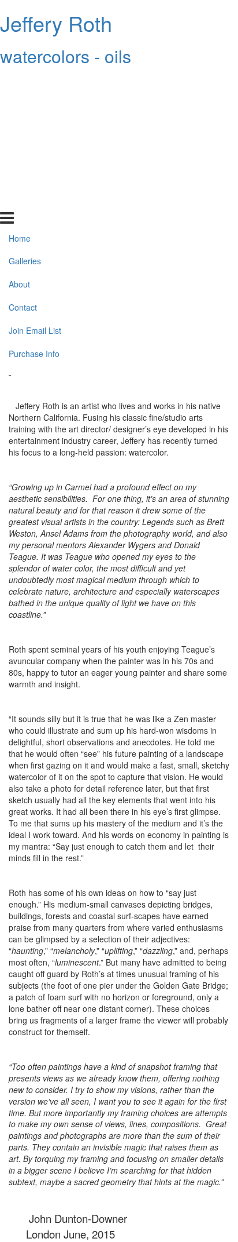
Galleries (25, 106)
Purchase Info (34, 199)
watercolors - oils (65, 55)
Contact (23, 152)
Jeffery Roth (56, 23)
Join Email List (35, 175)
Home (20, 83)
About (19, 129)
